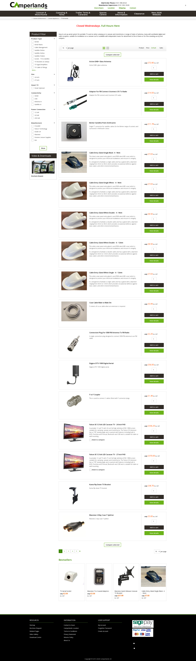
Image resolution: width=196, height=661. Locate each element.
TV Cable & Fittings (41, 67)
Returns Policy (68, 637)
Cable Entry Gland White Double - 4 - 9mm (105, 213)
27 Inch (37, 80)
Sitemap (32, 625)
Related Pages (34, 631)
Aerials (37, 42)
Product (141, 48)
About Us (67, 640)
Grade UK (38, 132)
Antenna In (38, 102)
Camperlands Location (71, 628)
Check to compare (98, 440)
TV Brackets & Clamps (42, 62)
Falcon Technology (41, 129)
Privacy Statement (70, 634)
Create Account (103, 631)
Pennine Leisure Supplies (43, 137)
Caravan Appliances (53, 18)
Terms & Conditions (70, 631)
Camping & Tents (61, 14)
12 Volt (37, 112)
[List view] (104, 48)
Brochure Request (37, 176)
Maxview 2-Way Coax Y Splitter (101, 515)
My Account (102, 625)
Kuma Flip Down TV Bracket (100, 484)
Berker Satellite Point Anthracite (102, 123)
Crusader (37, 126)
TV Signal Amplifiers (41, 64)
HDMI (36, 96)
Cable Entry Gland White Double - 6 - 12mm (106, 243)
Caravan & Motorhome (41, 14)
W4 (36, 140)
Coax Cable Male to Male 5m (100, 303)
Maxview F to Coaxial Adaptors (98, 591)
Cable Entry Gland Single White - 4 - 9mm (105, 183)
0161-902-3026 (114, 5)
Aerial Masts (39, 45)
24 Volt (37, 115)
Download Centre (35, 637)
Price (147, 48)
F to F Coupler (94, 394)
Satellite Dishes (40, 50)
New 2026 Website (156, 14)
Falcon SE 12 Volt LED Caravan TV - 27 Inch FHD (107, 454)
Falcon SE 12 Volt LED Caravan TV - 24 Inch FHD (107, 424)
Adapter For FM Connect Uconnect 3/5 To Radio (108, 91)
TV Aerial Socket (65, 591)
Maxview (37, 134)
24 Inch (37, 77)
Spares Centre (102, 14)
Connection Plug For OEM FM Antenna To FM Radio (109, 332)
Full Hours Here (110, 25)
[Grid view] (107, 48)
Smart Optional (40, 88)
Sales (161, 48)
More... (34, 70)
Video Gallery (34, 634)
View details (154, 80)
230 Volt (37, 118)
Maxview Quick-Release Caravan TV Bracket (126, 592)
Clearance (139, 14)
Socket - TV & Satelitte (42, 59)
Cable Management (41, 47)
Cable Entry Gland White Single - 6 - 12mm (105, 272)
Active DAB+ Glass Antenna (100, 61)
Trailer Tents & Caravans (83, 14)
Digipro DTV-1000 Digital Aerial (101, 363)
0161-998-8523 (114, 3)
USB (36, 99)
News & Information (121, 14)
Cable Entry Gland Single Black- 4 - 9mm (104, 153)
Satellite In (38, 104)
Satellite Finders (40, 56)
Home (30, 18)
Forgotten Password (105, 628)
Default (153, 48)
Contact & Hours (69, 625)
